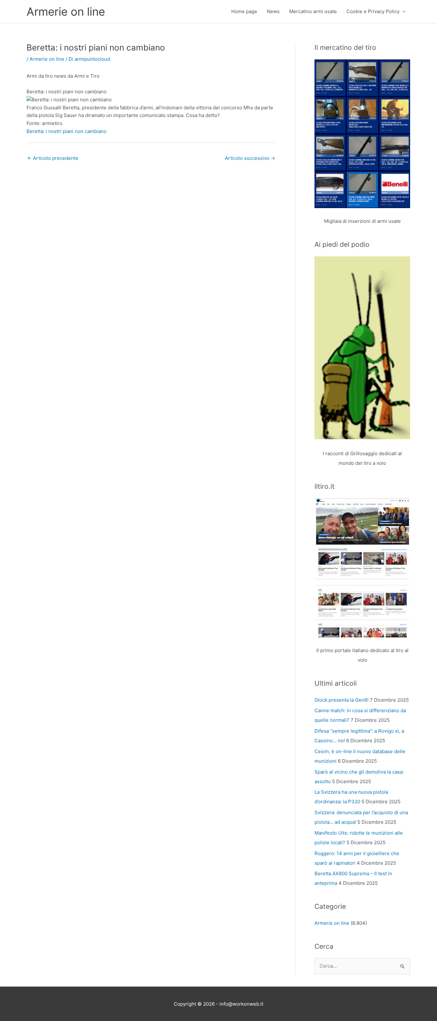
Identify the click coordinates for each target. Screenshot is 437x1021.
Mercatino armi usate (313, 11)
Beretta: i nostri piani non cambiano (67, 131)
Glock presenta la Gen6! (341, 700)
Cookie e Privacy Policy (373, 11)
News (273, 11)
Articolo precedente (52, 158)
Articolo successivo (250, 158)
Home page (244, 11)
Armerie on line (66, 11)
